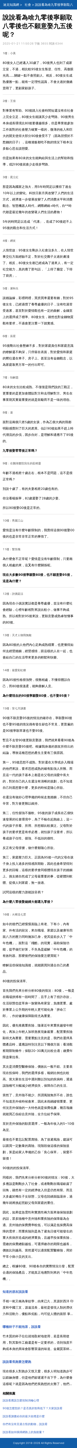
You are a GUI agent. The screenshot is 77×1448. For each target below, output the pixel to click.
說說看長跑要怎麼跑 (17, 1362)
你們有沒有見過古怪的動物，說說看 (25, 1424)
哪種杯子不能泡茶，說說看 (22, 1327)
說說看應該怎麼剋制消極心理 (21, 1400)
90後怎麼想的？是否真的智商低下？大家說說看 (32, 1408)
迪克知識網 (11, 5)
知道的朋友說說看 (15, 1292)
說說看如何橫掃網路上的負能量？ (24, 1432)
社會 (28, 5)
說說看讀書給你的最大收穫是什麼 (24, 1416)
